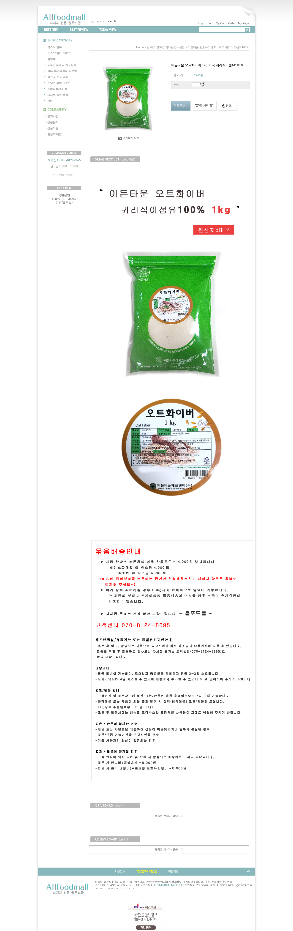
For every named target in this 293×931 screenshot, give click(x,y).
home (140, 47)
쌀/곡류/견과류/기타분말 (62, 71)
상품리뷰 (52, 128)
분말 (182, 47)
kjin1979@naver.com (238, 885)
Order (231, 23)
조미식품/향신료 (57, 88)
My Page (243, 23)
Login (201, 23)
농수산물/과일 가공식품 (61, 65)
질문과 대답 (54, 134)
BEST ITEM (51, 29)
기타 (50, 100)
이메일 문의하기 (66, 174)
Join (210, 23)
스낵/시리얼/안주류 (59, 83)
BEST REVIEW (79, 29)
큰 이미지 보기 (130, 138)
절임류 (51, 59)
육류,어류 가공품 (57, 77)
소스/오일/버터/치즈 (59, 53)
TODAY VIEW (107, 29)
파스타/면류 (54, 47)
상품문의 (52, 122)
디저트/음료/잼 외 (58, 94)
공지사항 (52, 116)
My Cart (220, 23)
